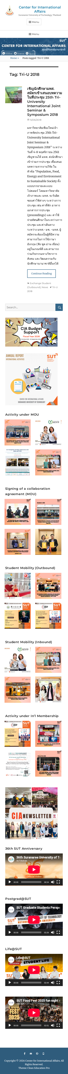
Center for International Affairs (40, 9)
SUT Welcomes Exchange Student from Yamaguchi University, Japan (49, 430)
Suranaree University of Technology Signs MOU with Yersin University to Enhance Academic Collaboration (49, 539)
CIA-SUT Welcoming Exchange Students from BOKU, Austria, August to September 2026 (49, 460)
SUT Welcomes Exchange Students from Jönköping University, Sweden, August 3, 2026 (18, 687)
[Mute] (52, 882)
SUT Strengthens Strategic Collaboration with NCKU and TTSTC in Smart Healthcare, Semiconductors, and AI (18, 460)
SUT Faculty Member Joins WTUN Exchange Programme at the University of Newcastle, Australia (49, 761)
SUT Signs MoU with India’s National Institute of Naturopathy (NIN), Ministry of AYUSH (18, 510)
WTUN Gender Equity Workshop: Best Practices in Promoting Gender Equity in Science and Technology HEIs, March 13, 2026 (19, 761)
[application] (34, 869)
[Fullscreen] (58, 882)
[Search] (59, 307)
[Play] (10, 882)
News (45, 287)
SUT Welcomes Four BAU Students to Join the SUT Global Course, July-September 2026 (49, 687)
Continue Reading (41, 273)
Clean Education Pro (38, 1068)
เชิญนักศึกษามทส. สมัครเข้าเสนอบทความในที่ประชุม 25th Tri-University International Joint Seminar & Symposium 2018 (44, 102)
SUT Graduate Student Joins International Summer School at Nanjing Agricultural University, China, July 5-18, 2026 (18, 613)
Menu (35, 22)
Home (14, 58)
